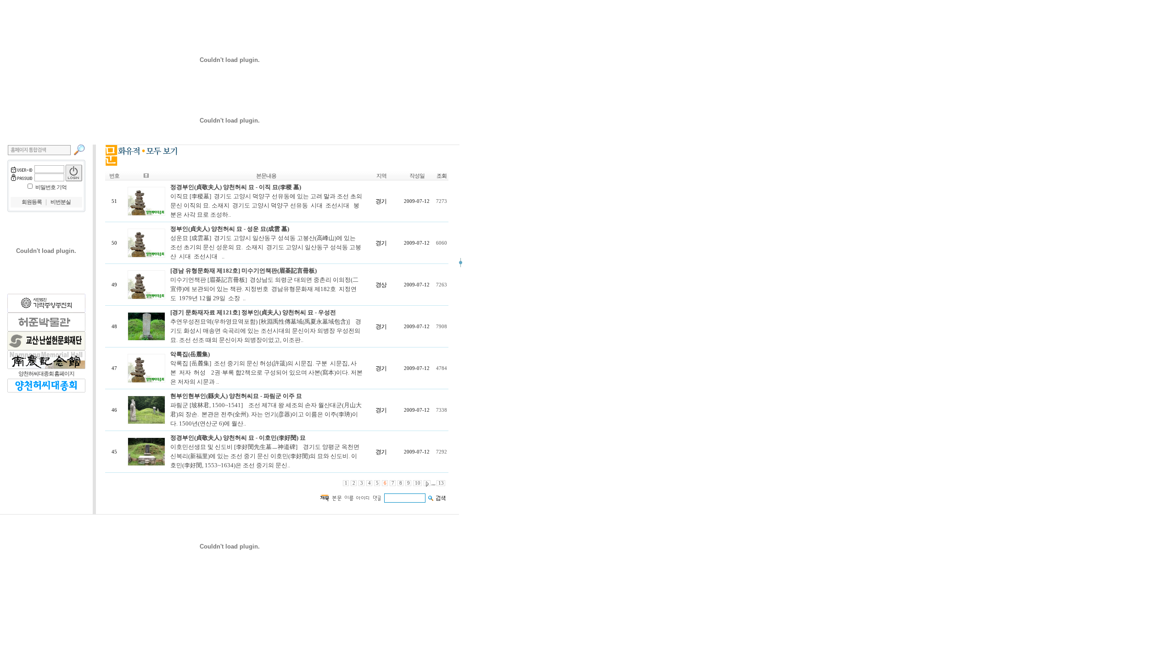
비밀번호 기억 (51, 187)
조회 (441, 176)
